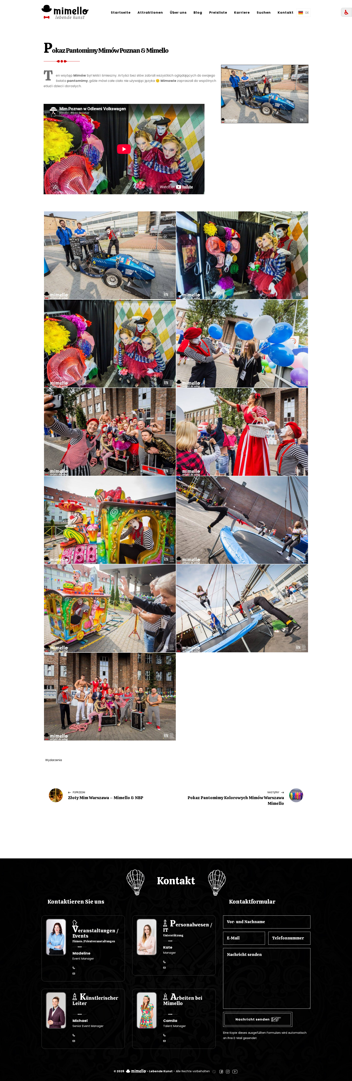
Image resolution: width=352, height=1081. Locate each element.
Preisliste (218, 12)
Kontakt (286, 12)
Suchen (264, 12)
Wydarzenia (53, 760)
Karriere (242, 12)
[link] (214, 1071)
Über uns (178, 12)
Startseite (121, 12)
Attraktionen (150, 12)
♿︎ (346, 12)
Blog (198, 12)
